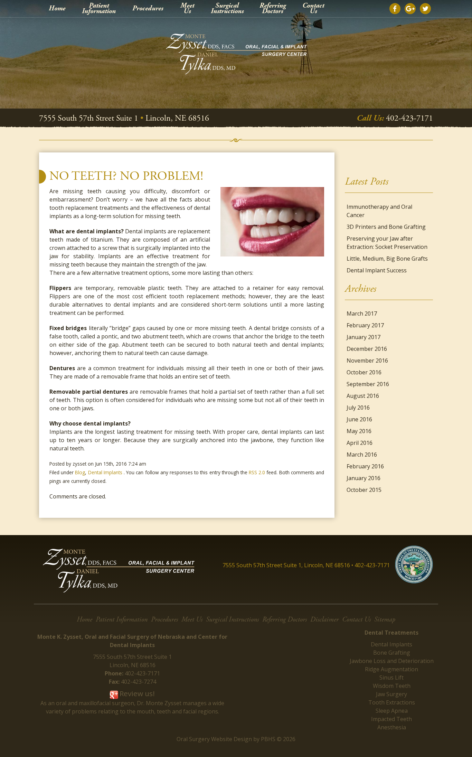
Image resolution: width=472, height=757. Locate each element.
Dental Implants (105, 472)
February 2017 (365, 325)
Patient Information (122, 619)
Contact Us (356, 619)
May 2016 (359, 431)
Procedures (147, 8)
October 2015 (364, 490)
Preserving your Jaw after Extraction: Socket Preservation (387, 243)
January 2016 (363, 478)
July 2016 (358, 407)
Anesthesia (391, 727)
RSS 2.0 (257, 472)
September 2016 (368, 384)
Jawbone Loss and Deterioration (392, 661)
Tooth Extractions (391, 702)
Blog (80, 472)
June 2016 (359, 419)
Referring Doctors (284, 619)
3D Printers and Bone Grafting (386, 227)
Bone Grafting (391, 652)
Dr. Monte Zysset (159, 703)
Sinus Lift (391, 677)
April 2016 (359, 443)
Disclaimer (324, 619)
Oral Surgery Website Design (214, 739)
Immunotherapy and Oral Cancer (379, 211)
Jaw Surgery (391, 694)
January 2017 (363, 337)
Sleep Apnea (392, 710)
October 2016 (364, 372)
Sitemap (384, 619)
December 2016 (367, 349)
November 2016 (367, 360)
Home (57, 8)
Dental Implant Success (377, 270)
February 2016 (365, 466)
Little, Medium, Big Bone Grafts (387, 258)
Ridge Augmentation (391, 669)
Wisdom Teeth (391, 686)
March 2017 (362, 313)
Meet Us (191, 619)
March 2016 (362, 454)
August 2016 (363, 396)
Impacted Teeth (391, 719)
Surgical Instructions (232, 619)
